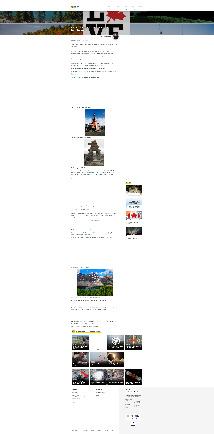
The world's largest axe (77, 77)
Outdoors (82, 10)
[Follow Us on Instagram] (128, 392)
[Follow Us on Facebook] (126, 392)
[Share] (72, 37)
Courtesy (82, 267)
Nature (78, 10)
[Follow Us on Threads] (137, 392)
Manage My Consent (76, 398)
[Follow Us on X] (140, 392)
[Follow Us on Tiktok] (134, 392)
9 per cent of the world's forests (91, 308)
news (75, 10)
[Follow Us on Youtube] (131, 392)
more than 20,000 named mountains (86, 233)
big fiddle (76, 107)
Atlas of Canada (93, 172)
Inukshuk (76, 137)
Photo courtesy (90, 206)
